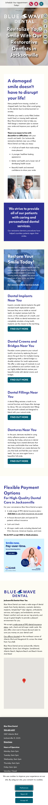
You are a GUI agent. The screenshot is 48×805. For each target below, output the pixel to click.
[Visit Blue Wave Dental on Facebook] (45, 26)
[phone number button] (31, 4)
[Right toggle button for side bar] (40, 29)
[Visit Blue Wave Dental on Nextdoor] (45, 42)
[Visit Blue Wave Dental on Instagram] (45, 21)
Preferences (24, 788)
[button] (36, 4)
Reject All (24, 794)
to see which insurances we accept (25, 514)
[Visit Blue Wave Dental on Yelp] (45, 31)
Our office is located (12, 636)
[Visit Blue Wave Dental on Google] (45, 16)
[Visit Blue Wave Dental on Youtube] (45, 37)
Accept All (24, 800)
